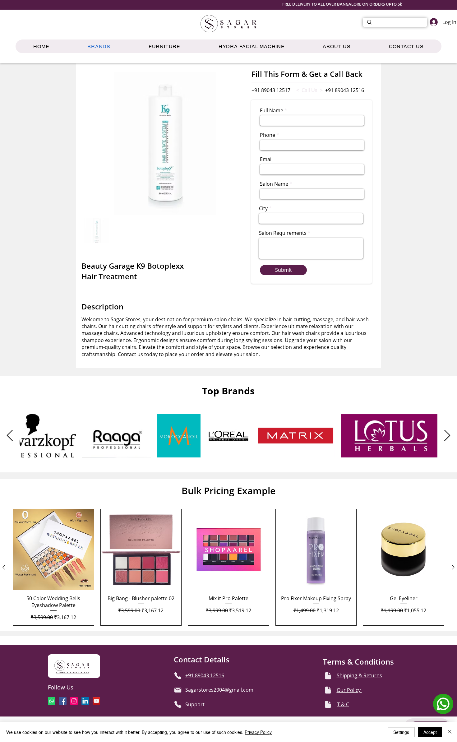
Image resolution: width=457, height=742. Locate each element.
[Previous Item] (9, 436)
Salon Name (274, 183)
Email (266, 159)
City (263, 208)
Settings (401, 732)
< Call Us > (309, 90)
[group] (228, 567)
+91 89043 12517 (271, 90)
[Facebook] (63, 701)
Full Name (271, 110)
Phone (267, 134)
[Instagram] (74, 701)
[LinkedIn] (85, 701)
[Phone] (178, 676)
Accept (430, 732)
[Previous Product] (3, 567)
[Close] (449, 732)
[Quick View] (53, 549)
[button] (164, 46)
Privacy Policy (258, 732)
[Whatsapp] (51, 701)
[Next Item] (447, 436)
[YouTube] (96, 701)
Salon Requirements (283, 232)
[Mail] (178, 690)
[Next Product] (453, 567)
